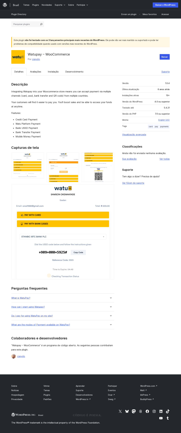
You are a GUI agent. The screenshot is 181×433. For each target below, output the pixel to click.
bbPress (145, 395)
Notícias (15, 390)
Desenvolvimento (74, 71)
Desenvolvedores (84, 395)
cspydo (36, 59)
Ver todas (165, 158)
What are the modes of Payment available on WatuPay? (40, 324)
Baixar (164, 57)
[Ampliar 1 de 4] (40, 156)
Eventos (112, 390)
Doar (111, 395)
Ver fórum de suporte (133, 183)
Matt (143, 390)
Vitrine (46, 386)
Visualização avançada (134, 134)
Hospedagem (17, 395)
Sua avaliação (129, 158)
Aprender (80, 386)
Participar (112, 386)
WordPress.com (148, 386)
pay (156, 126)
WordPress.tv (83, 399)
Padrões (47, 399)
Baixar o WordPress (165, 5)
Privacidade (16, 399)
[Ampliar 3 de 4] (110, 156)
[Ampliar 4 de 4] (110, 188)
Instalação (53, 71)
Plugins (47, 395)
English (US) (164, 120)
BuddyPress (147, 399)
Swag (112, 399)
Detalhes (18, 71)
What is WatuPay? (20, 298)
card (151, 126)
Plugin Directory (18, 14)
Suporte (165, 71)
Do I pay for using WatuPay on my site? (32, 315)
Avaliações (35, 71)
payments (164, 126)
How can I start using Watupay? (28, 307)
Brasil (40, 415)
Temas (47, 390)
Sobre (14, 386)
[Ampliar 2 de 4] (75, 156)
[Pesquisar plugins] (41, 24)
